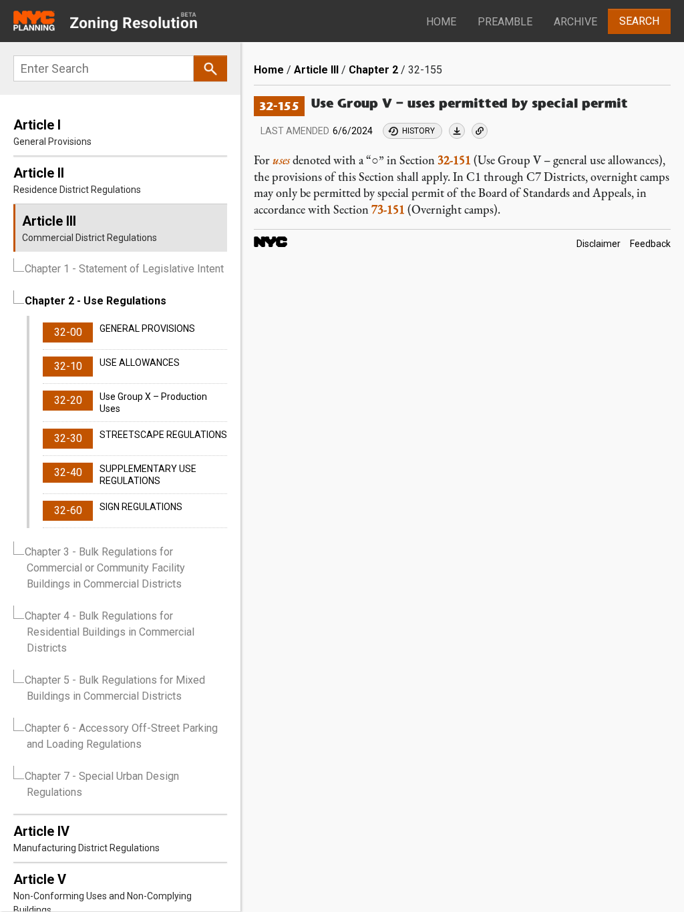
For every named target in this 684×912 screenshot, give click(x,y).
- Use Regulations (95, 300)
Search (639, 21)
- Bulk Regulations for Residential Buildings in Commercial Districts (109, 632)
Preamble (505, 21)
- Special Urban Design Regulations (102, 784)
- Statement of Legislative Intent (124, 268)
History (418, 131)
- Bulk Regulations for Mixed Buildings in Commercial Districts (115, 688)
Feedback (650, 244)
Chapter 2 (373, 69)
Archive (575, 21)
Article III (316, 69)
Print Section (457, 131)
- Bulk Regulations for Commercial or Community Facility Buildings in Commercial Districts (105, 567)
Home (441, 21)
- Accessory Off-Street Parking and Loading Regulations (121, 736)
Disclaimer (598, 244)
